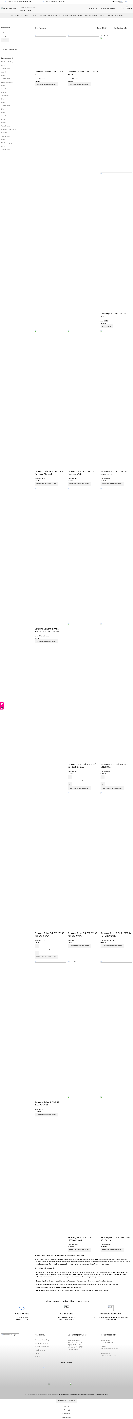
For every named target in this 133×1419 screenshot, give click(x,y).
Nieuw (42, 79)
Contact (37, 1357)
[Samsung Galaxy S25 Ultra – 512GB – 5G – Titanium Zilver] (50, 555)
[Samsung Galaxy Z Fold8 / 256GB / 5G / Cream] (116, 1028)
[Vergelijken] (37, 68)
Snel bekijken (42, 68)
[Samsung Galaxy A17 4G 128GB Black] (50, 50)
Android (37, 79)
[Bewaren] (46, 68)
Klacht (37, 1353)
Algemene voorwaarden (78, 1394)
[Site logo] (8, 8)
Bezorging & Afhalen (41, 1343)
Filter (5, 40)
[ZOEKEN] (82, 8)
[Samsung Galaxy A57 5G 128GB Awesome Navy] (116, 397)
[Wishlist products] (117, 8)
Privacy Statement (101, 1394)
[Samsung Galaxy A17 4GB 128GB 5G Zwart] (83, 50)
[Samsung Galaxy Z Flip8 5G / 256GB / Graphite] (83, 1028)
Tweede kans (44, 636)
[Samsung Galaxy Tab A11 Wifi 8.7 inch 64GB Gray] (50, 859)
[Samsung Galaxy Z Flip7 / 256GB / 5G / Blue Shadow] (116, 859)
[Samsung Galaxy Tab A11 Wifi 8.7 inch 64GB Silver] (83, 859)
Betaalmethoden (40, 1350)
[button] (46, 84)
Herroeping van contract (66, 1401)
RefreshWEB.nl (64, 1394)
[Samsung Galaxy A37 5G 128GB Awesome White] (83, 397)
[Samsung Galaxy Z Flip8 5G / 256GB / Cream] (50, 1028)
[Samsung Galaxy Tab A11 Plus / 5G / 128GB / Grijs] (83, 555)
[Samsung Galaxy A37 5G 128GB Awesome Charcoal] (50, 397)
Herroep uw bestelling (42, 1340)
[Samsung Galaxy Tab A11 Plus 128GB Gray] (116, 555)
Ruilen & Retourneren (42, 1346)
